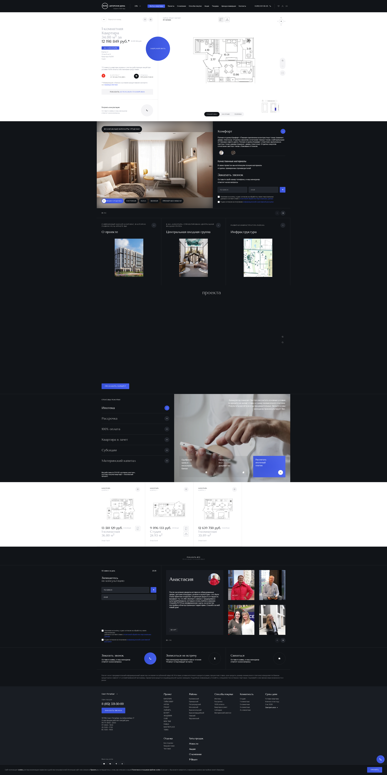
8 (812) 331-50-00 (261, 6)
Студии (243, 704)
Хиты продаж (196, 743)
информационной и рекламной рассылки (258, 207)
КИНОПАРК (168, 704)
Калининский (194, 704)
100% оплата (219, 709)
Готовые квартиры (272, 704)
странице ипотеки (111, 85)
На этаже (226, 114)
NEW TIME (167, 726)
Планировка (212, 114)
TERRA (166, 735)
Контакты (242, 6)
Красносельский (195, 715)
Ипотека (217, 704)
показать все (193, 563)
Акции (206, 6)
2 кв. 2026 (269, 709)
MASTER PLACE (169, 732)
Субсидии (218, 715)
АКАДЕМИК (168, 720)
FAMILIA (166, 729)
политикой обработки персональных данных (256, 204)
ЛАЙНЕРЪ (167, 715)
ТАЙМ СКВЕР (168, 706)
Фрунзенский (194, 723)
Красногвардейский (196, 718)
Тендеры (215, 6)
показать (127, 92)
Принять (375, 770)
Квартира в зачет (220, 712)
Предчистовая (169, 751)
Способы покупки (195, 6)
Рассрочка (218, 706)
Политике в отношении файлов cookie (146, 770)
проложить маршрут (115, 391)
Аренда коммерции (228, 6)
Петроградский (195, 709)
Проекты (171, 6)
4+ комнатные (245, 715)
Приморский (193, 706)
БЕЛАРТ (167, 718)
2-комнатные (245, 709)
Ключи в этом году (272, 706)
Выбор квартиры (156, 6)
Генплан (238, 114)
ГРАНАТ (166, 712)
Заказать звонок (113, 715)
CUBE (166, 723)
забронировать (158, 49)
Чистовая (167, 753)
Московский (193, 712)
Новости (193, 748)
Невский (192, 720)
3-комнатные (245, 712)
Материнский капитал (222, 718)
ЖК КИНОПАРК (110, 48)
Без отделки (168, 748)
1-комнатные (245, 706)
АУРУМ (166, 709)
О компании (181, 6)
